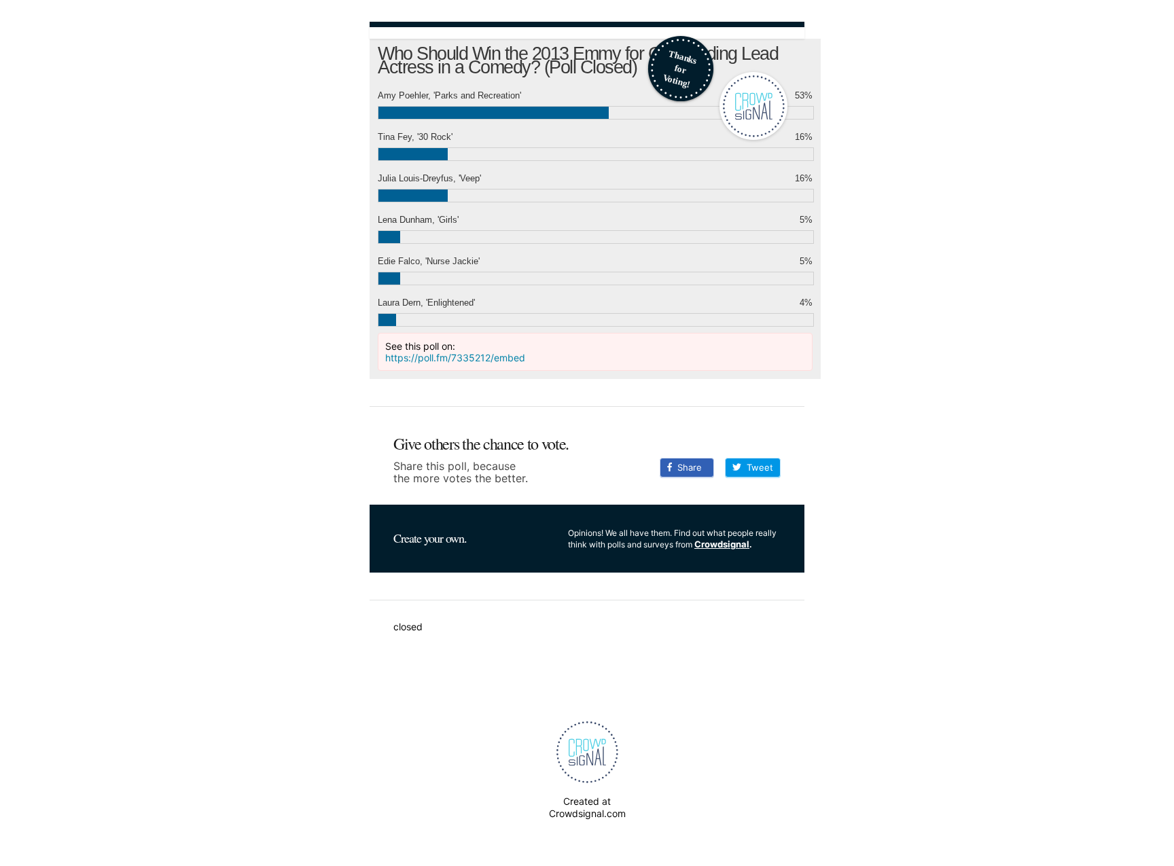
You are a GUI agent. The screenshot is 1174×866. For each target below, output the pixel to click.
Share (687, 467)
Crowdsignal (721, 544)
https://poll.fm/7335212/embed (455, 357)
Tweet (757, 467)
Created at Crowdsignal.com (587, 807)
